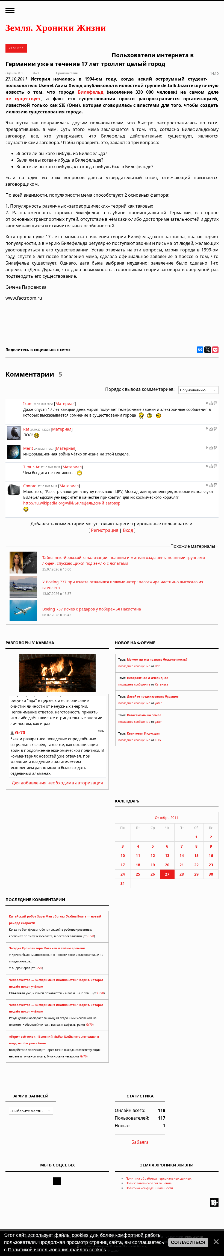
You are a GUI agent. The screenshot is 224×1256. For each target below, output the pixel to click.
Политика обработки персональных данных (158, 1178)
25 (138, 874)
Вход (128, 530)
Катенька (161, 684)
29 (196, 874)
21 (181, 864)
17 (122, 864)
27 (167, 874)
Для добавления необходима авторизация (57, 783)
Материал (65, 403)
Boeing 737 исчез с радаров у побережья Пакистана (91, 609)
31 (122, 883)
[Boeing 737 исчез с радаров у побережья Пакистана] (23, 620)
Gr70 (90, 936)
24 (122, 874)
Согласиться (188, 1242)
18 (138, 864)
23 (211, 864)
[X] (207, 349)
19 (153, 864)
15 (196, 855)
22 (196, 864)
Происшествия (67, 73)
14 (181, 855)
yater (158, 703)
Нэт (157, 666)
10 (122, 855)
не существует (23, 99)
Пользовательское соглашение (149, 1183)
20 (167, 864)
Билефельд (91, 92)
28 (181, 874)
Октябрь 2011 (166, 817)
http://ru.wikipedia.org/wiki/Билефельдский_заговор (71, 503)
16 (211, 855)
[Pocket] (215, 349)
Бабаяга (140, 1142)
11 (138, 855)
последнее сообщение (134, 666)
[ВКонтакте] (200, 349)
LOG (158, 740)
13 (167, 855)
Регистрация (104, 530)
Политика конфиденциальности (149, 1188)
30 (211, 874)
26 (153, 874)
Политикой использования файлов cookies (57, 1249)
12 (153, 855)
